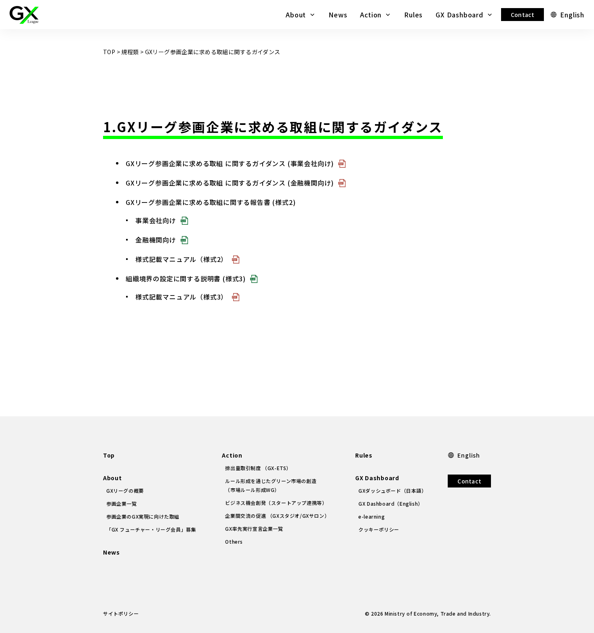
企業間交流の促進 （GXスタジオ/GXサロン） (277, 515)
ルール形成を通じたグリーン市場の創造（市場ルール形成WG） (270, 485)
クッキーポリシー (378, 529)
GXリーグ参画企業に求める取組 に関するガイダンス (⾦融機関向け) (230, 183)
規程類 (130, 52)
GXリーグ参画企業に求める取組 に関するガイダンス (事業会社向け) (230, 163)
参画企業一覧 (121, 503)
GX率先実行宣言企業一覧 (254, 528)
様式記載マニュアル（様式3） (181, 297)
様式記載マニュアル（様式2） (181, 259)
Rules (413, 14)
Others (234, 541)
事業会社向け (155, 220)
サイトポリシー (121, 613)
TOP (109, 52)
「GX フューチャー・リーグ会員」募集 (151, 529)
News (338, 14)
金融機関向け (155, 240)
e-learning (371, 516)
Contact (523, 15)
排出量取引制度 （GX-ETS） (258, 467)
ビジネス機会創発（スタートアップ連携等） (276, 502)
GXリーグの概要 (125, 490)
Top (109, 455)
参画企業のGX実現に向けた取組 (142, 516)
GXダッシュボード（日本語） (392, 490)
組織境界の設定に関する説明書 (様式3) (186, 278)
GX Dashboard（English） (390, 503)
